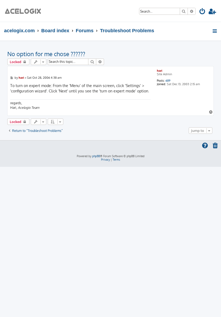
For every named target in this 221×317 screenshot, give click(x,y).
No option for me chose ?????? (46, 53)
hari (159, 70)
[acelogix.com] (24, 11)
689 (167, 80)
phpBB (96, 156)
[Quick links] (215, 31)
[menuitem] (202, 12)
